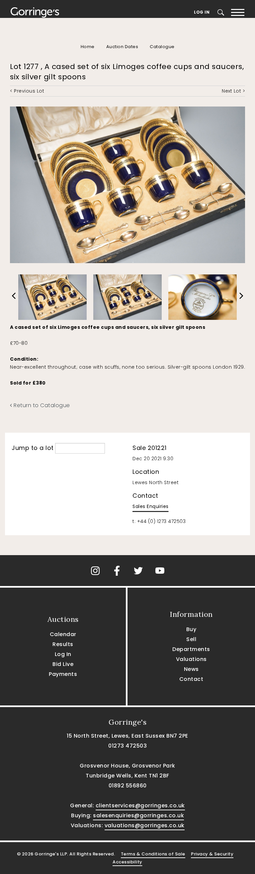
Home (88, 46)
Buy (191, 629)
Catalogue (162, 46)
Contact (191, 679)
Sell (191, 639)
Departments (191, 649)
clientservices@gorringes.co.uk (140, 805)
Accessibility (127, 862)
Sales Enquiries (150, 506)
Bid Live (62, 664)
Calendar (63, 634)
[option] (52, 295)
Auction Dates (122, 46)
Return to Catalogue (41, 405)
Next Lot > (233, 91)
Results (62, 644)
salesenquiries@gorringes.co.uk (138, 815)
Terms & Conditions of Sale (153, 854)
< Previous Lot (27, 91)
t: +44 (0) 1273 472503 (159, 521)
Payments (63, 674)
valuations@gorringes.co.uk (145, 825)
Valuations (191, 659)
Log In (202, 12)
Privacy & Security (212, 854)
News (191, 669)
